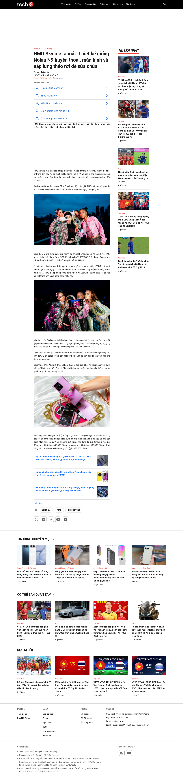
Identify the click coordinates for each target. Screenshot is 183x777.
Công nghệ (65, 4)
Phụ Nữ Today (23, 718)
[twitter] (36, 519)
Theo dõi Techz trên (43, 78)
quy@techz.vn (118, 721)
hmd (59, 510)
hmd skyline (74, 510)
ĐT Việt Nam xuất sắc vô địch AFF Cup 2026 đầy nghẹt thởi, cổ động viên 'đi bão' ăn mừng (34, 685)
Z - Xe (77, 4)
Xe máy (121, 121)
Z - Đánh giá (90, 4)
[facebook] (43, 519)
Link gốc (38, 503)
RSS (45, 727)
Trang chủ (22, 714)
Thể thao (130, 4)
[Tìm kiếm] (163, 4)
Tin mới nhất (128, 50)
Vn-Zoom (47, 735)
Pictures (88, 718)
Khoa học (117, 4)
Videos (87, 714)
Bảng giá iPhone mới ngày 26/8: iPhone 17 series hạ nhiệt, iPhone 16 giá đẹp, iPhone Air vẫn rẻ (72, 574)
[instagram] (51, 519)
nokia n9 (46, 510)
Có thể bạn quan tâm (34, 594)
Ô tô (57, 623)
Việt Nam (121, 77)
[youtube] (58, 519)
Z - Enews (104, 4)
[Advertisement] (72, 150)
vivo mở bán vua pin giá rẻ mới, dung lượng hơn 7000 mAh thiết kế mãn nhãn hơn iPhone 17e (34, 574)
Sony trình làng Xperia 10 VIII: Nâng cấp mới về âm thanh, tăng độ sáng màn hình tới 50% (148, 574)
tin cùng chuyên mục (34, 539)
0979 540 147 (122, 717)
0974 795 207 (129, 725)
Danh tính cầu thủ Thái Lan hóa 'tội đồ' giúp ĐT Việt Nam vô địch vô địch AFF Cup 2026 (133, 264)
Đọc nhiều (25, 650)
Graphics (88, 722)
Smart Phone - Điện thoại (43, 49)
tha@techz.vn (143, 725)
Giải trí (120, 169)
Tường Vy (45, 72)
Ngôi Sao (47, 722)
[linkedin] (65, 519)
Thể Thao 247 (49, 731)
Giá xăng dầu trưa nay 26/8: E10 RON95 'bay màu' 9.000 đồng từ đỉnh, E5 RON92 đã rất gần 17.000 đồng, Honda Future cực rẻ (133, 130)
